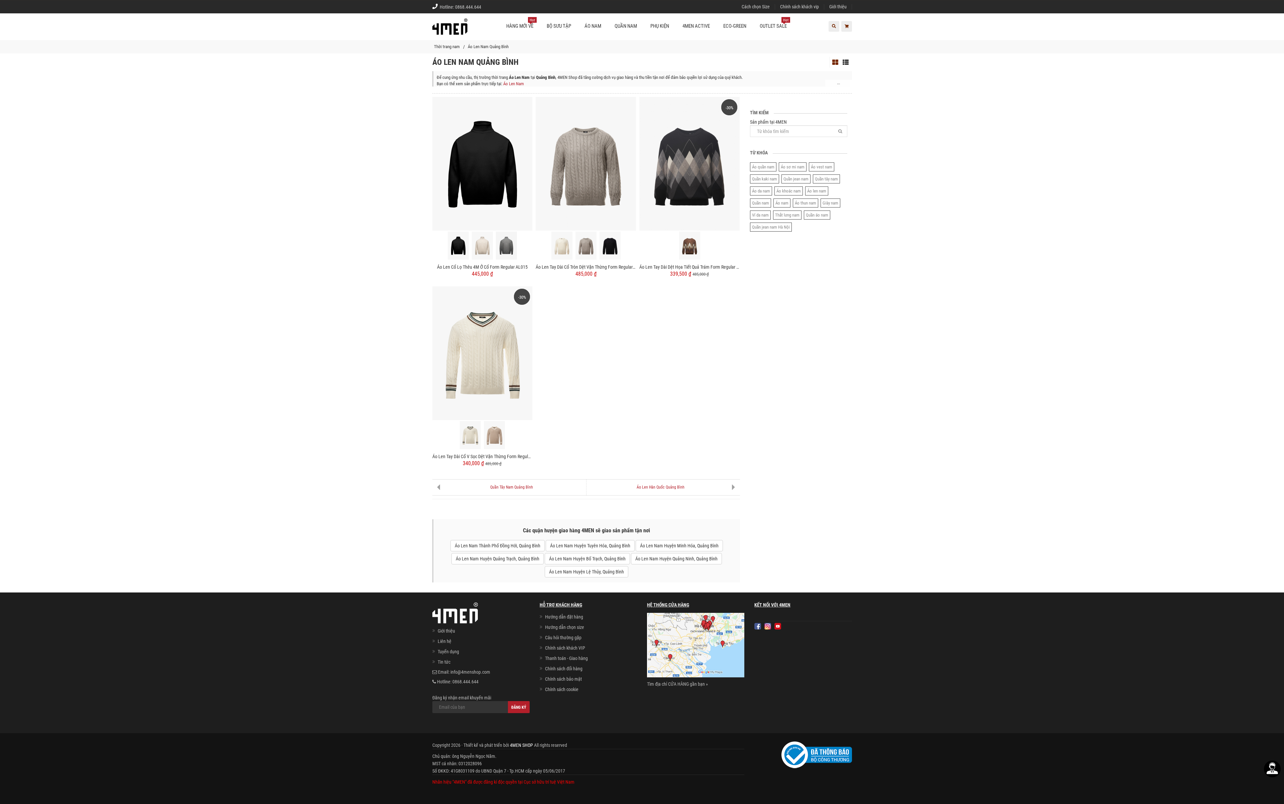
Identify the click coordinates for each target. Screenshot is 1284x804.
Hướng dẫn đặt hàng (564, 617)
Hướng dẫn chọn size (564, 627)
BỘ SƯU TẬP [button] (559, 26)
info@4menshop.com (470, 672)
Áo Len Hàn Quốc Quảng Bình (660, 487)
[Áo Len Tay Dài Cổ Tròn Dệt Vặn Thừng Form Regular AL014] (586, 163)
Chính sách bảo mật (563, 679)
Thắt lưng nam (787, 215)
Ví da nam (760, 215)
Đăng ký (518, 707)
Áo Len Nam (513, 83)
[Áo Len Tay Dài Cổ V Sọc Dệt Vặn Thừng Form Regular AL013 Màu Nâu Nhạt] (494, 435)
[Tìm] (840, 131)
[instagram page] (767, 626)
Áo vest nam (821, 166)
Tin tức (444, 662)
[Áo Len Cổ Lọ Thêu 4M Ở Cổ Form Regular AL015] (482, 163)
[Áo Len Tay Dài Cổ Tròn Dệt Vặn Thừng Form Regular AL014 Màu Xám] (586, 246)
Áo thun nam (805, 203)
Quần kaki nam (764, 178)
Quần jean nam (796, 178)
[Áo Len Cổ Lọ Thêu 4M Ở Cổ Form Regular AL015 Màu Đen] (458, 246)
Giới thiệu (838, 6)
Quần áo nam (817, 215)
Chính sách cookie (561, 689)
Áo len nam (816, 190)
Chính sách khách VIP (565, 648)
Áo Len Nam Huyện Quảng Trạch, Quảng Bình (497, 558)
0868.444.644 (468, 7)
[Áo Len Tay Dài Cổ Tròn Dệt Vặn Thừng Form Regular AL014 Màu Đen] (610, 246)
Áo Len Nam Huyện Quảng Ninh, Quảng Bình (676, 558)
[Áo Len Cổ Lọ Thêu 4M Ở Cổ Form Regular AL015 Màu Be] (482, 246)
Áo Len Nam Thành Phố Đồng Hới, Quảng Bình (497, 545)
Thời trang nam (447, 46)
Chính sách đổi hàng (563, 668)
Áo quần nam (763, 166)
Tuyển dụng (448, 651)
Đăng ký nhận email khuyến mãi (461, 697)
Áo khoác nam (788, 190)
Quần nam (760, 203)
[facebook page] (757, 626)
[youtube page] (777, 626)
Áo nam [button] (592, 26)
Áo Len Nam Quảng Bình (488, 46)
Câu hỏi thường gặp (563, 637)
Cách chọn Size (756, 6)
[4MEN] (449, 30)
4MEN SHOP (521, 745)
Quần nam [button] (626, 26)
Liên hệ (444, 641)
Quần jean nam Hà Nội (771, 227)
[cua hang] (695, 646)
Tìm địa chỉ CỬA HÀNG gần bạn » (677, 684)
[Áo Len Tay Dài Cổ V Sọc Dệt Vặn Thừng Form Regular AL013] (482, 353)
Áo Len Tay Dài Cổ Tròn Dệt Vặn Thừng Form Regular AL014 (586, 267)
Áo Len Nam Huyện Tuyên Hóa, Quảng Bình (590, 545)
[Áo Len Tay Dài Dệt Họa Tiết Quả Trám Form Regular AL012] (689, 163)
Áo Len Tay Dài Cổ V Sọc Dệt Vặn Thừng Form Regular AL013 (482, 456)
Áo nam (781, 203)
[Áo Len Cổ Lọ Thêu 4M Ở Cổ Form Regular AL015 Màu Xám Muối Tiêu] (506, 246)
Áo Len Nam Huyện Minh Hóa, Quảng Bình (679, 545)
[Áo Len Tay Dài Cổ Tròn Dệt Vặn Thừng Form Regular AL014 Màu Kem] (561, 246)
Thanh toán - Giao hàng (566, 658)
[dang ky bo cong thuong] (816, 754)
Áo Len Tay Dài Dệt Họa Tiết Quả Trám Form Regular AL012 (689, 267)
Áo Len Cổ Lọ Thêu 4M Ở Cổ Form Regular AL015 (482, 267)
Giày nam (830, 203)
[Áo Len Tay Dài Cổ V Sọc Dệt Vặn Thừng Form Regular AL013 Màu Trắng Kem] (470, 435)
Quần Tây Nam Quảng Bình (511, 487)
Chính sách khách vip (799, 6)
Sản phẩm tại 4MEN (768, 122)
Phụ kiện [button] (659, 26)
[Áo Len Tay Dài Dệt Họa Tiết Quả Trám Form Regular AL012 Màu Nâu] (689, 246)
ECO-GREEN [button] (734, 26)
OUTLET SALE (774, 23)
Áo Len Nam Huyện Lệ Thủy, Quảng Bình (586, 571)
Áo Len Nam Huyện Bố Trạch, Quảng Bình (587, 558)
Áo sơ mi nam (793, 166)
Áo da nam (761, 190)
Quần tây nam (826, 178)
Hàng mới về (520, 23)
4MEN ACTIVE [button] (696, 26)
